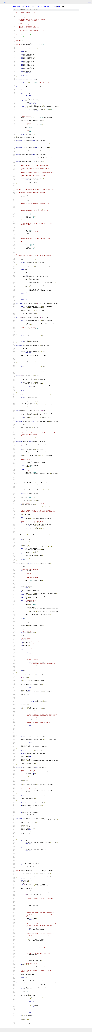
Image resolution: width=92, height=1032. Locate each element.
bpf (29, 6)
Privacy (11, 1030)
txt (86, 1029)
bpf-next (34, 6)
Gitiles (8, 1030)
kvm (59, 6)
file (41, 9)
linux (14, 6)
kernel (22, 6)
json (89, 1029)
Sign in (89, 2)
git (26, 6)
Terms (15, 1030)
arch (52, 6)
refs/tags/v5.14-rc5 (43, 6)
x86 (56, 6)
